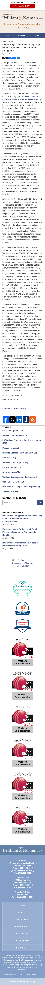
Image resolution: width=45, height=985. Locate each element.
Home (7, 35)
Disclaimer (22, 920)
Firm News (9, 458)
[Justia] (25, 419)
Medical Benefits (11, 467)
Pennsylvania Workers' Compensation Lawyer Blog (22, 17)
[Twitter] (12, 419)
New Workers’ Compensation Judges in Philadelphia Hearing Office (20, 544)
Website (22, 913)
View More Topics (10, 492)
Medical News (10, 448)
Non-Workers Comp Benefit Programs (21, 487)
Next (23, 409)
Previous (7, 409)
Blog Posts (22, 948)
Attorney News (11, 472)
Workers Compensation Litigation (19, 453)
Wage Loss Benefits (13, 482)
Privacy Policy (22, 927)
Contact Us (22, 934)
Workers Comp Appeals (15, 462)
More (37, 35)
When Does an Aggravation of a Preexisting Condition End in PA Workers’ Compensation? (22, 519)
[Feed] (32, 419)
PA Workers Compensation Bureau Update (21, 441)
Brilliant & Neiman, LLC (32, 975)
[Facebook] (5, 419)
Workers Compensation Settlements (20, 477)
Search (40, 502)
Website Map (22, 941)
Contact (22, 35)
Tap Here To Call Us (22, 6)
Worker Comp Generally (15, 435)
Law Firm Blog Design (21, 982)
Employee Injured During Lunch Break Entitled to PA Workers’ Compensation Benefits (19, 532)
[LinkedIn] (19, 419)
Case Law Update (16, 395)
